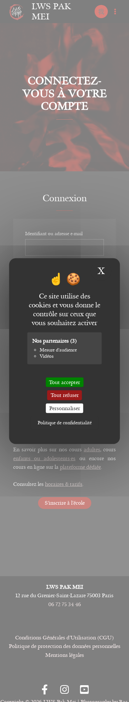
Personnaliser (64, 408)
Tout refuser (65, 395)
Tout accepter (64, 382)
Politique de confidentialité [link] (65, 423)
